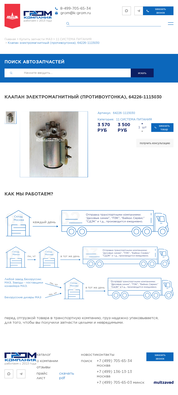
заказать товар (164, 127)
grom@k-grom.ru (75, 13)
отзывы (43, 367)
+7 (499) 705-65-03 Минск (120, 382)
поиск (86, 361)
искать (142, 73)
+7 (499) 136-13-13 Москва (114, 374)
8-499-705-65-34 (75, 8)
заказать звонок (160, 11)
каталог (44, 354)
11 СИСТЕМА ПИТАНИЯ (134, 119)
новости (89, 354)
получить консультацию (155, 143)
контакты (105, 354)
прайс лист (55, 375)
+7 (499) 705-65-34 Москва (114, 363)
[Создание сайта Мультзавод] (163, 383)
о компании (47, 361)
